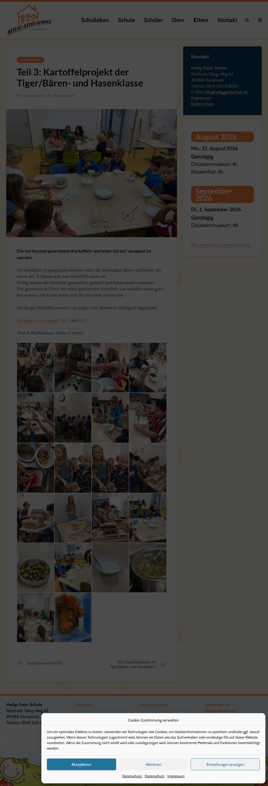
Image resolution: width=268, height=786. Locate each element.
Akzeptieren (81, 764)
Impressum (176, 776)
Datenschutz (132, 776)
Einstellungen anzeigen (225, 764)
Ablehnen (153, 764)
